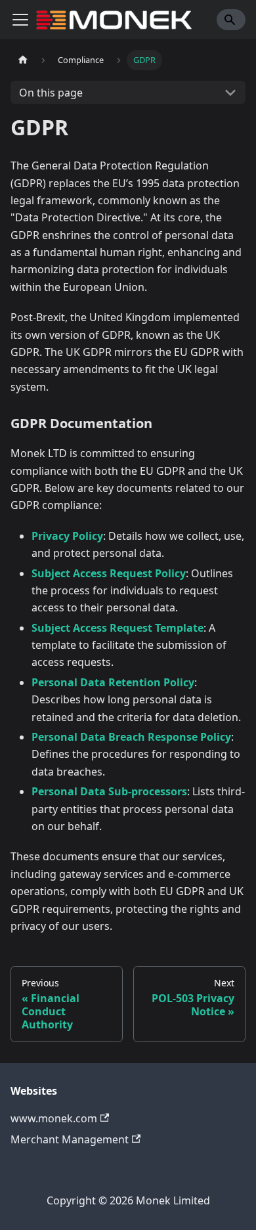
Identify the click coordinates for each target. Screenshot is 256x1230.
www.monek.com (54, 1118)
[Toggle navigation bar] (20, 20)
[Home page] (23, 60)
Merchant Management (70, 1139)
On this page (51, 92)
